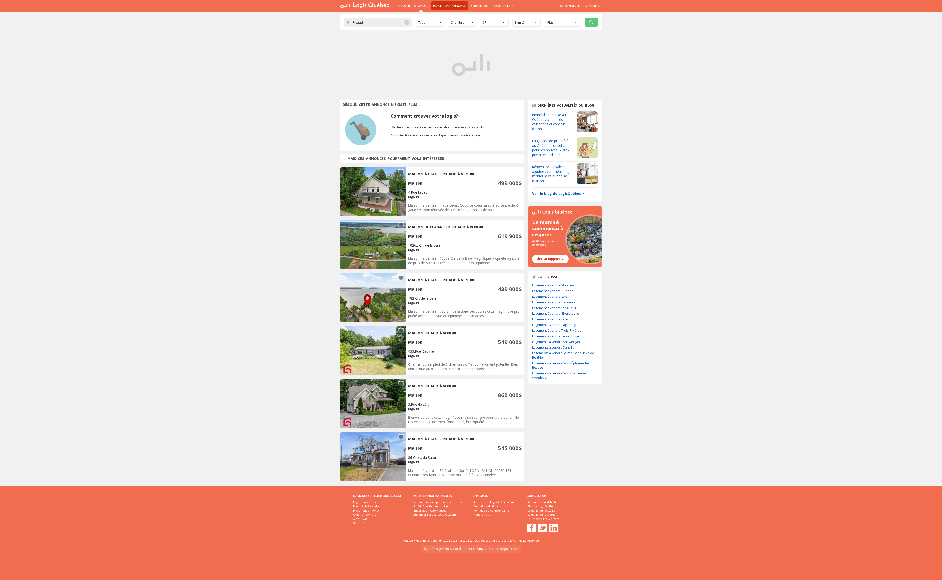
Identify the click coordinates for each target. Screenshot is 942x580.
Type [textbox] (422, 22)
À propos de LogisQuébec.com (493, 502)
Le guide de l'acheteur (542, 514)
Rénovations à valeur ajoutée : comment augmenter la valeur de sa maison (551, 173)
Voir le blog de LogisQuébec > (558, 193)
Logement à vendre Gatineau (553, 302)
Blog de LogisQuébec (541, 506)
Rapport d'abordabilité (542, 502)
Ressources (502, 6)
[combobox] (430, 22)
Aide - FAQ (360, 519)
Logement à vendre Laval (550, 296)
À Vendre (421, 6)
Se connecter (570, 6)
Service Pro (480, 6)
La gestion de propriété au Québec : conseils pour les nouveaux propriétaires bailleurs (550, 147)
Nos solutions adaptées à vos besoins (437, 502)
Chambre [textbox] (457, 22)
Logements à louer (365, 502)
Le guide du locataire (541, 510)
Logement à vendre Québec (552, 291)
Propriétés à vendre (366, 506)
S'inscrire (592, 6)
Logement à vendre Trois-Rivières (556, 330)
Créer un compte (364, 514)
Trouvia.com (551, 519)
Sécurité (358, 523)
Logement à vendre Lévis (550, 319)
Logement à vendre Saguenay (554, 325)
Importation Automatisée (429, 510)
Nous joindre (481, 514)
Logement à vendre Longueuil (554, 308)
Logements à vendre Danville (553, 347)
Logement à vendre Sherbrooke (555, 313)
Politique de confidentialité (491, 510)
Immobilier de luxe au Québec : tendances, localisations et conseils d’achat (550, 121)
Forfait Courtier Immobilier (431, 506)
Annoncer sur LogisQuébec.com (434, 514)
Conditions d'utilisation (488, 506)
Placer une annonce (449, 6)
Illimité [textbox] (519, 22)
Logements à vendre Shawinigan (556, 341)
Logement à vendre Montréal (553, 285)
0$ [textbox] (484, 22)
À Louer (404, 6)
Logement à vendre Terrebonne (555, 336)
